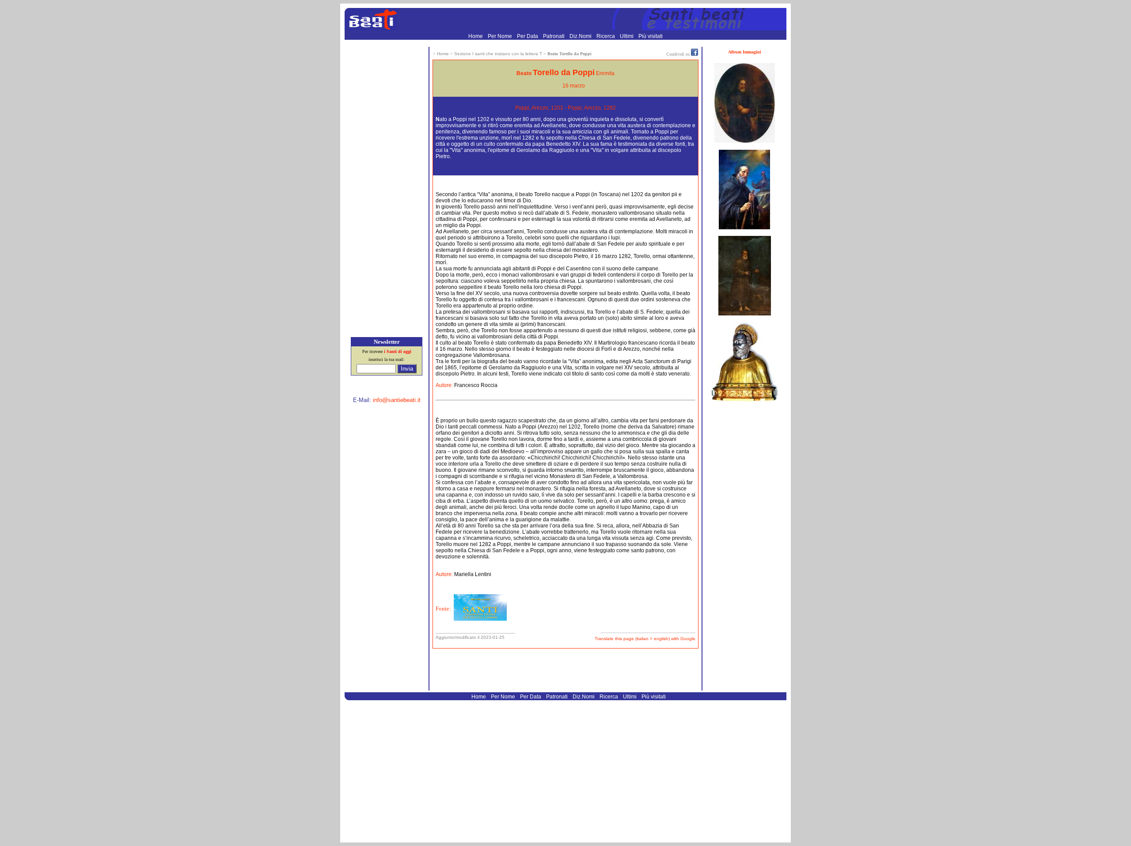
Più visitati (650, 36)
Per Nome (500, 36)
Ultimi (627, 36)
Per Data (528, 36)
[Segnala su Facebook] (694, 54)
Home (476, 36)
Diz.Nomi (581, 36)
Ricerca (606, 36)
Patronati (554, 36)
